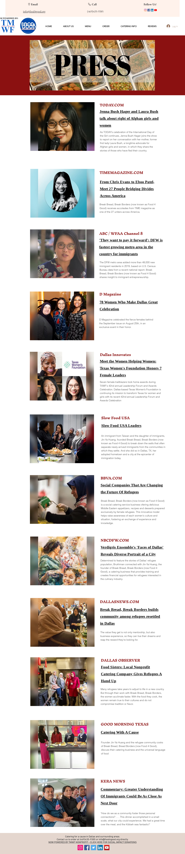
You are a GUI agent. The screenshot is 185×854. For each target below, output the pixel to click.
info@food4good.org (109, 839)
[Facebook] (148, 10)
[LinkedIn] (152, 10)
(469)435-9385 (87, 839)
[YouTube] (155, 10)
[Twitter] (93, 847)
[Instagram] (145, 10)
